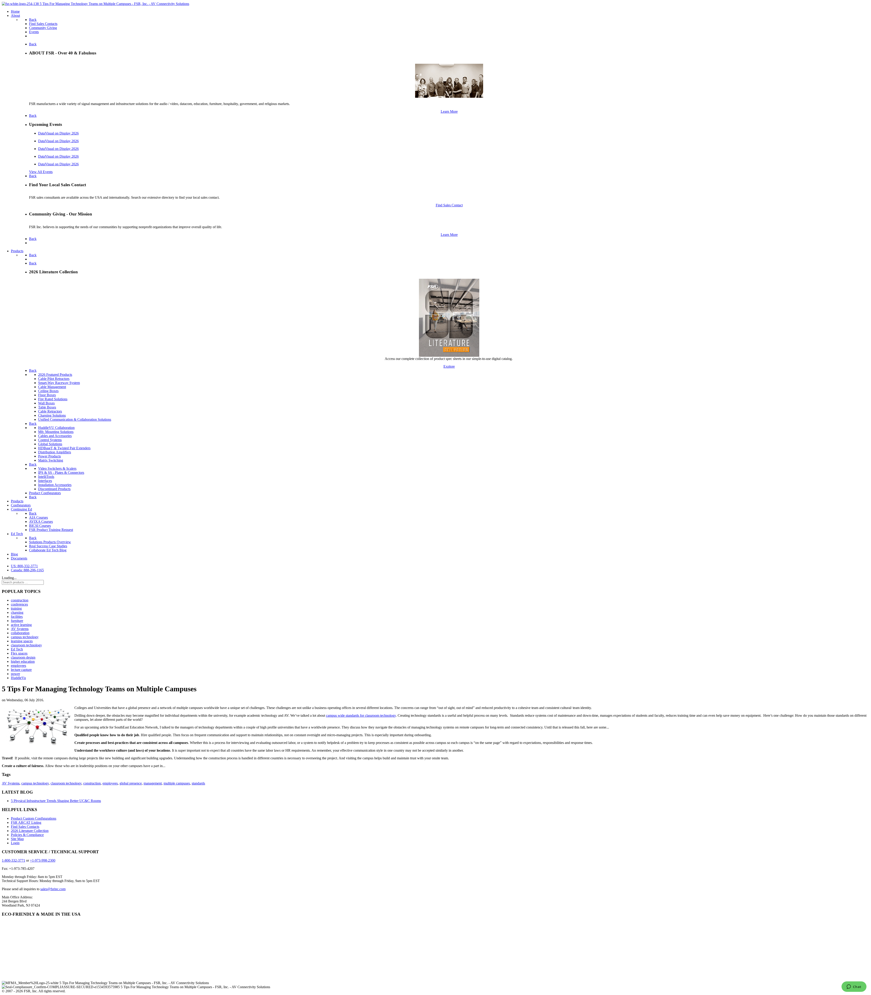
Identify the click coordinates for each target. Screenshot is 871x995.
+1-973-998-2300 (42, 860)
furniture (17, 621)
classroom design (23, 657)
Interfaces (45, 481)
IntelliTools (46, 477)
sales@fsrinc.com (53, 889)
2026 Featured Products (55, 374)
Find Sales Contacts (25, 827)
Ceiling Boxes (48, 391)
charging (17, 612)
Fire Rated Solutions (52, 399)
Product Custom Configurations (33, 818)
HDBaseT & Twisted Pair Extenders (64, 448)
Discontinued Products (54, 489)
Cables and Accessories (55, 436)
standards (198, 783)
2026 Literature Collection (30, 831)
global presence (131, 783)
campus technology (25, 637)
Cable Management (52, 387)
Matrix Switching (50, 460)
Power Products (49, 456)
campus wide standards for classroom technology (361, 715)
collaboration (20, 633)
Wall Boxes (46, 403)
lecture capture (21, 670)
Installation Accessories (54, 485)
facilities (17, 617)
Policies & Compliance (27, 835)
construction (19, 600)
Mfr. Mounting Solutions (55, 432)
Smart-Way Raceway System (59, 383)
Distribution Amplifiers (54, 452)
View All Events (41, 172)
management (153, 783)
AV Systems (20, 629)
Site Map (17, 839)
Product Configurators (45, 493)
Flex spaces (19, 653)
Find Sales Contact (449, 205)
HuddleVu (18, 678)
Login (15, 843)
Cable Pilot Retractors (53, 379)
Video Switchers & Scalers (57, 468)
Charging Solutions (52, 415)
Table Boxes (47, 407)
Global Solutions (50, 444)
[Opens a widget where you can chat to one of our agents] (853, 987)
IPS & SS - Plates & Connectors (61, 472)
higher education (23, 661)
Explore (449, 366)
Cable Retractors (50, 411)
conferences (19, 604)
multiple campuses (177, 783)
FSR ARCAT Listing (26, 822)
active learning (21, 625)
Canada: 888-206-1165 (27, 570)
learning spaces (22, 641)
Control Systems (50, 440)
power (15, 674)
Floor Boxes (47, 395)
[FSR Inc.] (95, 4)
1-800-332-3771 (13, 860)
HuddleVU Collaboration (56, 428)
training (16, 608)
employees (18, 665)
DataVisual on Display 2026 (58, 133)
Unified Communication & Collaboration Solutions (74, 419)
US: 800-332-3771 (24, 566)
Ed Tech (17, 649)
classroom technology (26, 645)
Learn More (449, 111)
